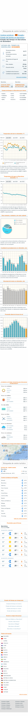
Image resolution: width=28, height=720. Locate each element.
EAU (4, 647)
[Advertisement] (14, 15)
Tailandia (6, 685)
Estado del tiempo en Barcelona (12, 37)
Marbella (3, 505)
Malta (5, 671)
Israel (5, 664)
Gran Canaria (4, 488)
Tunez (5, 687)
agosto (13, 99)
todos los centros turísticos (20, 518)
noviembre (23, 97)
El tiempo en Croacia (19, 707)
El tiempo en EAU (19, 703)
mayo (12, 93)
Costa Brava (4, 493)
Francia (5, 654)
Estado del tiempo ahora (8, 467)
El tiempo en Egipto (5, 701)
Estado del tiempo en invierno (13, 603)
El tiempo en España (5, 707)
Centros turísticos (7, 35)
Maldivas (6, 668)
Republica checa (8, 678)
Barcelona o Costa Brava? (14, 628)
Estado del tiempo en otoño (14, 611)
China (5, 638)
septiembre (23, 93)
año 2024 (15, 137)
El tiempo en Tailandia (19, 701)
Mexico (5, 673)
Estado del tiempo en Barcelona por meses (14, 90)
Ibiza (2, 490)
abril (3, 99)
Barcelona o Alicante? (13, 626)
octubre (22, 95)
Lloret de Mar (4, 495)
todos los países (23, 694)
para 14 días (5, 85)
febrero (4, 95)
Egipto (5, 650)
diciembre (23, 99)
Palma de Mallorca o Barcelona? (14, 619)
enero (3, 93)
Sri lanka (6, 682)
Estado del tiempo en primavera (14, 606)
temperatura (20, 85)
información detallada (21, 77)
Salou (2, 511)
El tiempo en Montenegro (6, 708)
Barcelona (3, 483)
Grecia (5, 657)
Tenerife (3, 513)
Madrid (3, 498)
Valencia (3, 485)
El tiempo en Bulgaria (5, 705)
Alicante (3, 480)
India (4, 659)
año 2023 (22, 137)
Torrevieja (3, 516)
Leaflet (21, 459)
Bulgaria (6, 636)
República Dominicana (9, 680)
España (21, 35)
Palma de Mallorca (6, 500)
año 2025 (8, 137)
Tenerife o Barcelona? (13, 621)
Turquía (5, 689)
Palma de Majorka (5, 508)
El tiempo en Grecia (19, 705)
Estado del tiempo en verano (14, 608)
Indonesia (6, 661)
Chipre (5, 640)
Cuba (4, 645)
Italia (5, 666)
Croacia (5, 643)
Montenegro (7, 675)
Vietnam (5, 691)
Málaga (3, 503)
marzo (4, 97)
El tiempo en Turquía (5, 703)
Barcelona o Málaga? (14, 624)
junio (12, 95)
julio (12, 97)
